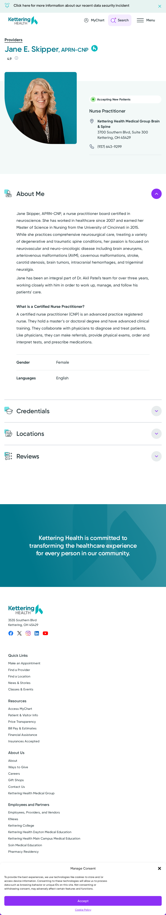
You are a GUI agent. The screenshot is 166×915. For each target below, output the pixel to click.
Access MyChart (20, 709)
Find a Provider (19, 670)
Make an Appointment (24, 663)
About (12, 761)
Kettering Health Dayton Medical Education (39, 832)
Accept (83, 901)
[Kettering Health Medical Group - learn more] (94, 48)
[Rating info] (16, 58)
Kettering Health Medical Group (31, 793)
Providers (13, 39)
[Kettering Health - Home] (23, 20)
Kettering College (21, 825)
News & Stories (19, 683)
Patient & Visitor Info (23, 715)
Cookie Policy (83, 909)
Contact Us (16, 787)
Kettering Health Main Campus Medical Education (44, 838)
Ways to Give (18, 767)
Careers (14, 774)
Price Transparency (22, 722)
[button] (159, 868)
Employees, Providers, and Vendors (34, 812)
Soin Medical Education (25, 845)
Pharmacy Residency (23, 852)
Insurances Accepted (23, 741)
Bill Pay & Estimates (22, 728)
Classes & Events (20, 689)
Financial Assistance (22, 735)
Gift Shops (16, 780)
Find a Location (19, 676)
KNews (13, 819)
